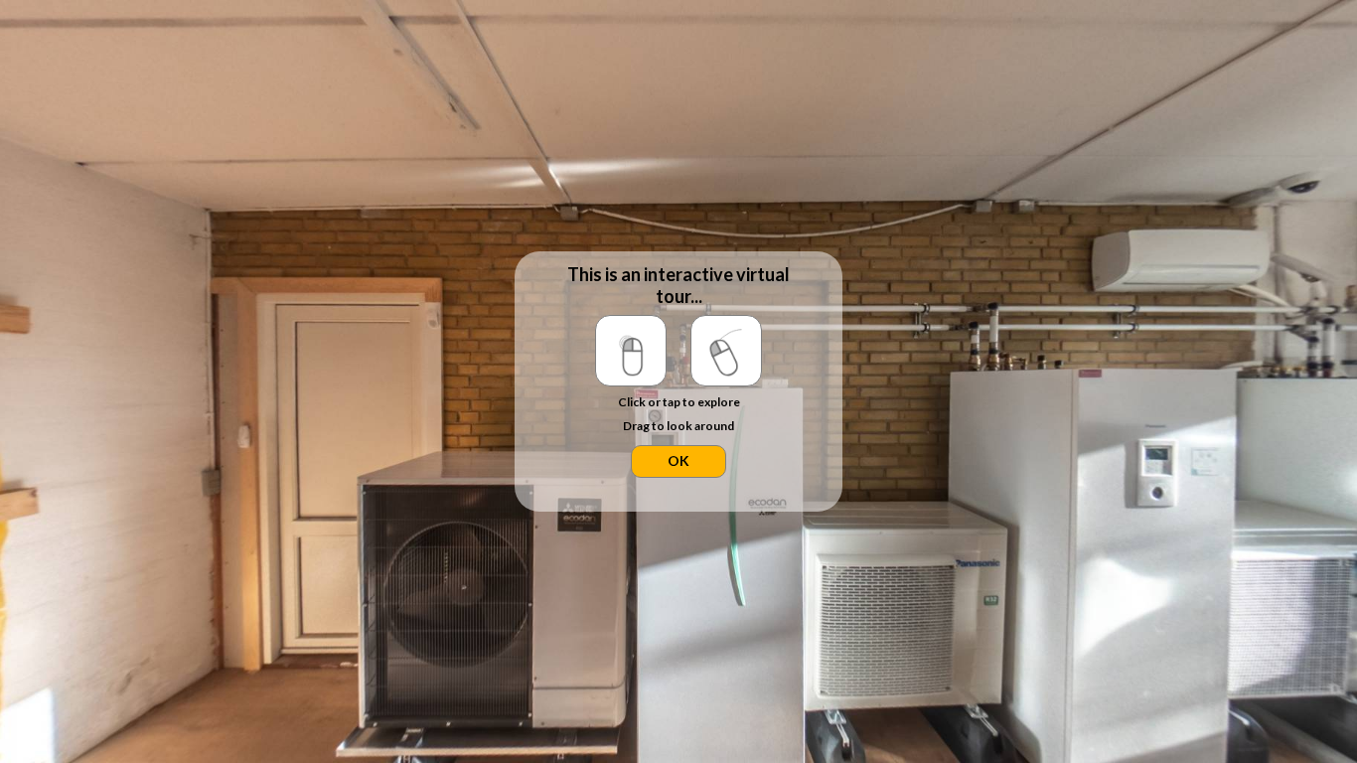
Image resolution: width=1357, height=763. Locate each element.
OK (678, 460)
